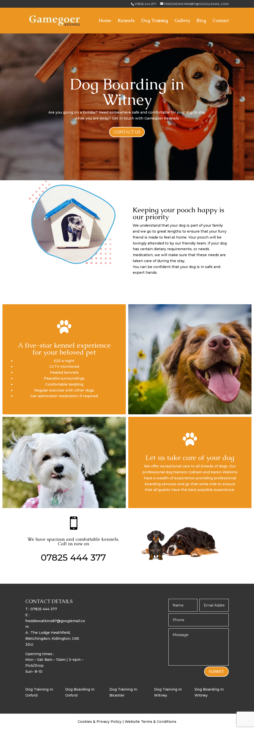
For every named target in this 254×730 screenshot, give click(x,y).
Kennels (126, 21)
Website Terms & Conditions (150, 721)
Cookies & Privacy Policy (100, 721)
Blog (201, 21)
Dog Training (154, 21)
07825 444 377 (145, 4)
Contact (221, 21)
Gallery (182, 21)
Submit (216, 671)
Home (105, 21)
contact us (127, 132)
